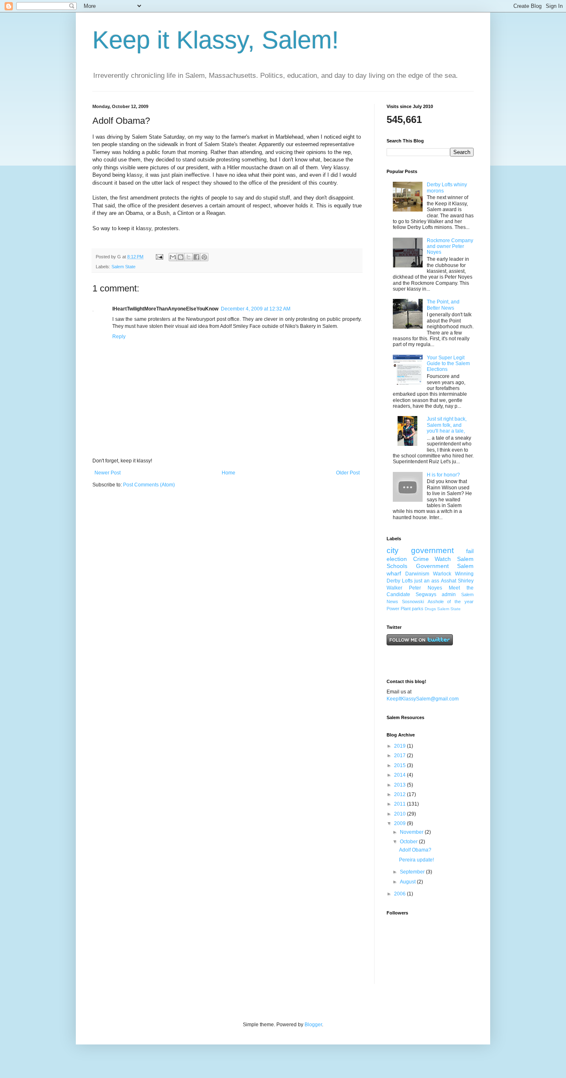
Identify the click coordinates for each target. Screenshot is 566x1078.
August (408, 882)
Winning (464, 574)
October (409, 842)
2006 (400, 894)
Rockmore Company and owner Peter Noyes (450, 246)
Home (228, 473)
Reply (119, 336)
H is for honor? (443, 475)
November (412, 832)
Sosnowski (413, 601)
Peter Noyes (425, 588)
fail (470, 551)
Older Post (348, 473)
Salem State (123, 266)
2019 (400, 746)
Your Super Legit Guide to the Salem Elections (448, 364)
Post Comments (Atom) (149, 485)
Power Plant (399, 608)
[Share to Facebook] (196, 257)
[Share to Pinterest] (204, 257)
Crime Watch (432, 559)
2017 (400, 755)
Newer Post (107, 473)
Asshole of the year (451, 601)
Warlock (442, 574)
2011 (400, 804)
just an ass (426, 581)
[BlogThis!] (181, 257)
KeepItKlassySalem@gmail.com (423, 699)
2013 (400, 785)
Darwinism (417, 574)
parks (417, 608)
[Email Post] (159, 256)
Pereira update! (416, 860)
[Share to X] (188, 257)
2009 (400, 823)
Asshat (448, 581)
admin (449, 594)
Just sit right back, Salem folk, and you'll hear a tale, (447, 425)
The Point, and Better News (443, 304)
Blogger (313, 1024)
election (397, 559)
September (413, 872)
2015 (400, 765)
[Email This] (173, 257)
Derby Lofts (400, 581)
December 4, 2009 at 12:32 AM (255, 309)
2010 (400, 814)
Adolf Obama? (415, 850)
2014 (400, 775)
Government (432, 566)
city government (420, 550)
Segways (426, 594)
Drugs (430, 608)
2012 (400, 794)
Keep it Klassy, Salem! (215, 40)
